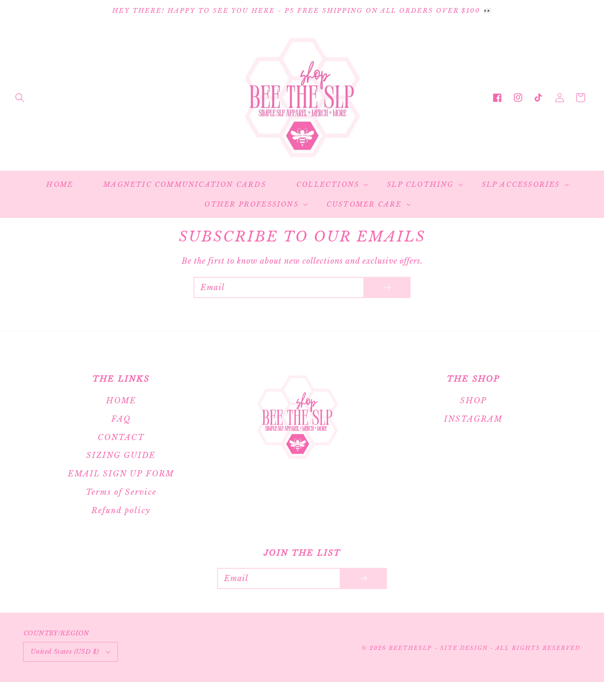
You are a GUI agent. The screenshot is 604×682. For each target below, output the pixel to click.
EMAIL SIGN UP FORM (121, 473)
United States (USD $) (65, 652)
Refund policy (121, 510)
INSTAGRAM (473, 419)
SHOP (473, 400)
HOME (121, 400)
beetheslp (410, 648)
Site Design (464, 648)
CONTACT (121, 437)
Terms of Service (121, 492)
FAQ (121, 419)
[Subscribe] (387, 287)
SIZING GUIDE (121, 455)
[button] (19, 97)
